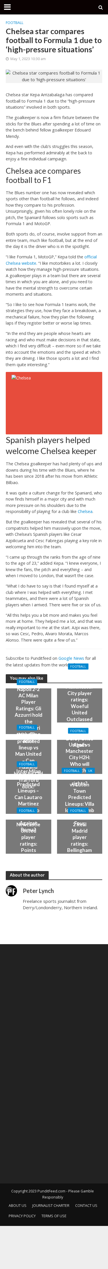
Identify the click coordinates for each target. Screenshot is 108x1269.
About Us (17, 1205)
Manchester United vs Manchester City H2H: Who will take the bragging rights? (79, 760)
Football (14, 22)
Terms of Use (54, 1216)
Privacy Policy (22, 1216)
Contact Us (86, 1205)
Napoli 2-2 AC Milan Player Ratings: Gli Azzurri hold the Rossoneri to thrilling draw (28, 715)
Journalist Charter (50, 1205)
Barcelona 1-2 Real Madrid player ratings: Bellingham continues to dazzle (79, 840)
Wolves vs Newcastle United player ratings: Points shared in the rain (28, 840)
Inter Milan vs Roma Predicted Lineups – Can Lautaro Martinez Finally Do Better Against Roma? (28, 800)
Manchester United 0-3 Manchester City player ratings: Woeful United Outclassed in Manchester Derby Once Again (79, 709)
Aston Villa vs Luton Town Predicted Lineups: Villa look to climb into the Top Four (79, 800)
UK (90, 770)
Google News (71, 658)
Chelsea (85, 511)
